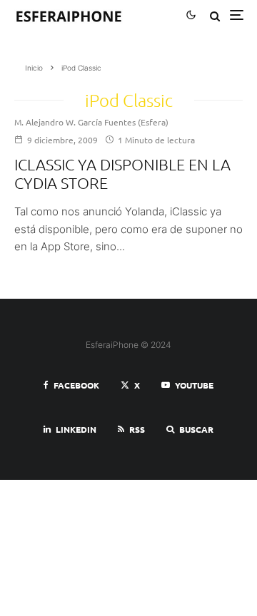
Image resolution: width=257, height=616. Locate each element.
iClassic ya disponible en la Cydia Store (122, 173)
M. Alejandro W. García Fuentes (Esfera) (91, 122)
